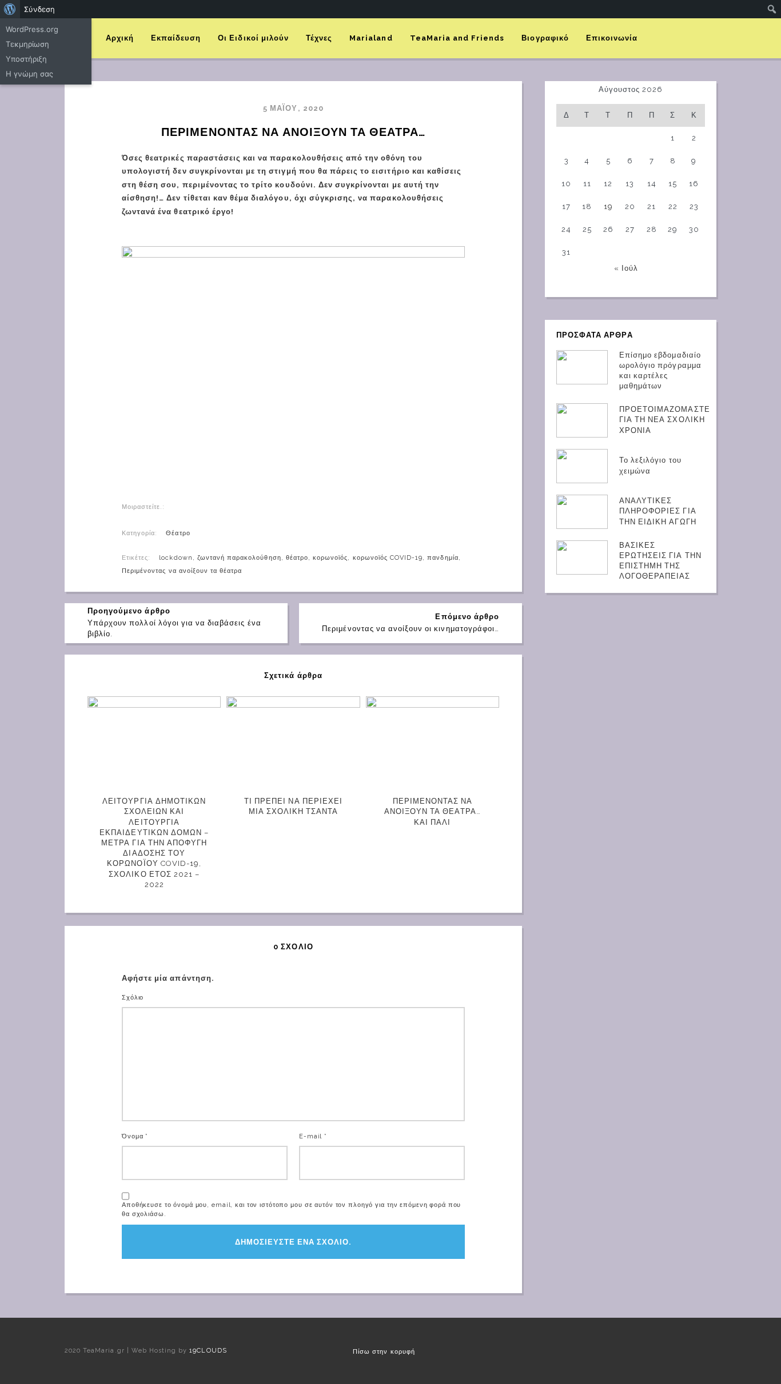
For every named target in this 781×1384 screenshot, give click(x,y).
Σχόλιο (133, 997)
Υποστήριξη (26, 58)
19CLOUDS (207, 1350)
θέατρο (297, 557)
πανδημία (442, 557)
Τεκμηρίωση (27, 44)
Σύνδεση (39, 9)
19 (608, 206)
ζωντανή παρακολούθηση (239, 557)
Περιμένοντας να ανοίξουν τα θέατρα (182, 571)
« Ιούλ (626, 268)
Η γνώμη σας (29, 73)
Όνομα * (135, 1136)
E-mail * (313, 1136)
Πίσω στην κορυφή (384, 1351)
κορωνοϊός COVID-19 (388, 557)
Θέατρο (178, 533)
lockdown (175, 557)
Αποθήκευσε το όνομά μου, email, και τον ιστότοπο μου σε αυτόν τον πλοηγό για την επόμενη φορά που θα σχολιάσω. (291, 1209)
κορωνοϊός (330, 557)
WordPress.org (32, 29)
